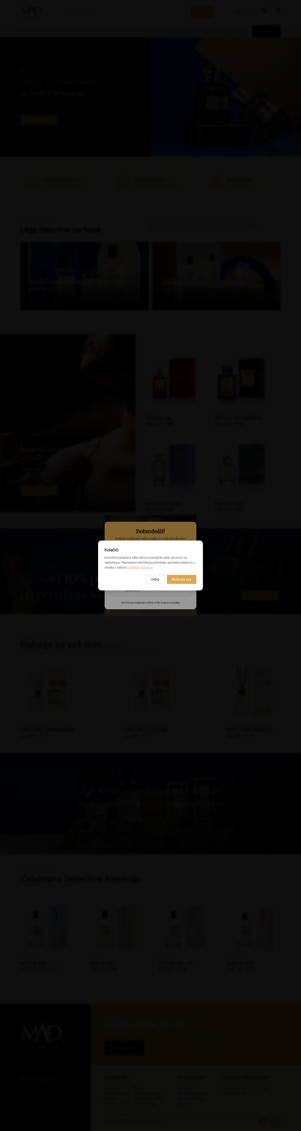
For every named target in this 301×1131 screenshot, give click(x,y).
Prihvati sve (181, 579)
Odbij (155, 579)
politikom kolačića (140, 567)
